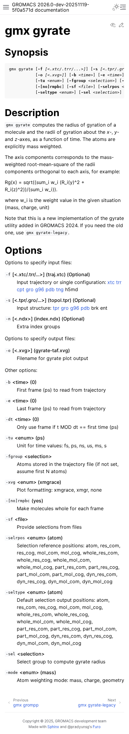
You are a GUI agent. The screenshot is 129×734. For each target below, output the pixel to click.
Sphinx (53, 726)
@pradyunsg (78, 726)
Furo (96, 726)
